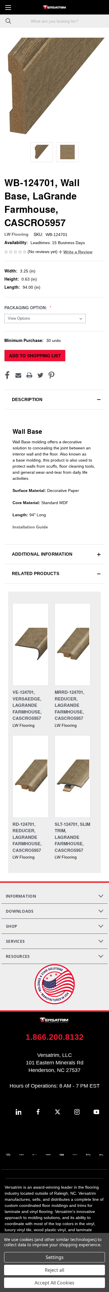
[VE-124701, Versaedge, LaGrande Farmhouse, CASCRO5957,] (30, 644)
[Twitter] (40, 375)
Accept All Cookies (54, 1283)
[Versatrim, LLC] (54, 7)
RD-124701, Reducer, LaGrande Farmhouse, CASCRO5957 (27, 837)
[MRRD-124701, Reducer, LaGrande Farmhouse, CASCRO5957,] (73, 644)
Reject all (54, 1270)
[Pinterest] (51, 375)
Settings (55, 1257)
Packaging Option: (26, 308)
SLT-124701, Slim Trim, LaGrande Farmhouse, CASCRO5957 (72, 837)
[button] (75, 252)
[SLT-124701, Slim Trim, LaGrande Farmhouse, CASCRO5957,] (73, 776)
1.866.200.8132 (55, 1037)
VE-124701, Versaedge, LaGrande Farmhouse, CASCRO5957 (27, 705)
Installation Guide (30, 527)
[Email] (18, 375)
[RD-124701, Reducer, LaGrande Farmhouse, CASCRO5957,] (30, 776)
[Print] (29, 375)
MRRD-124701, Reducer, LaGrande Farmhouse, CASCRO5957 (69, 705)
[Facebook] (7, 375)
